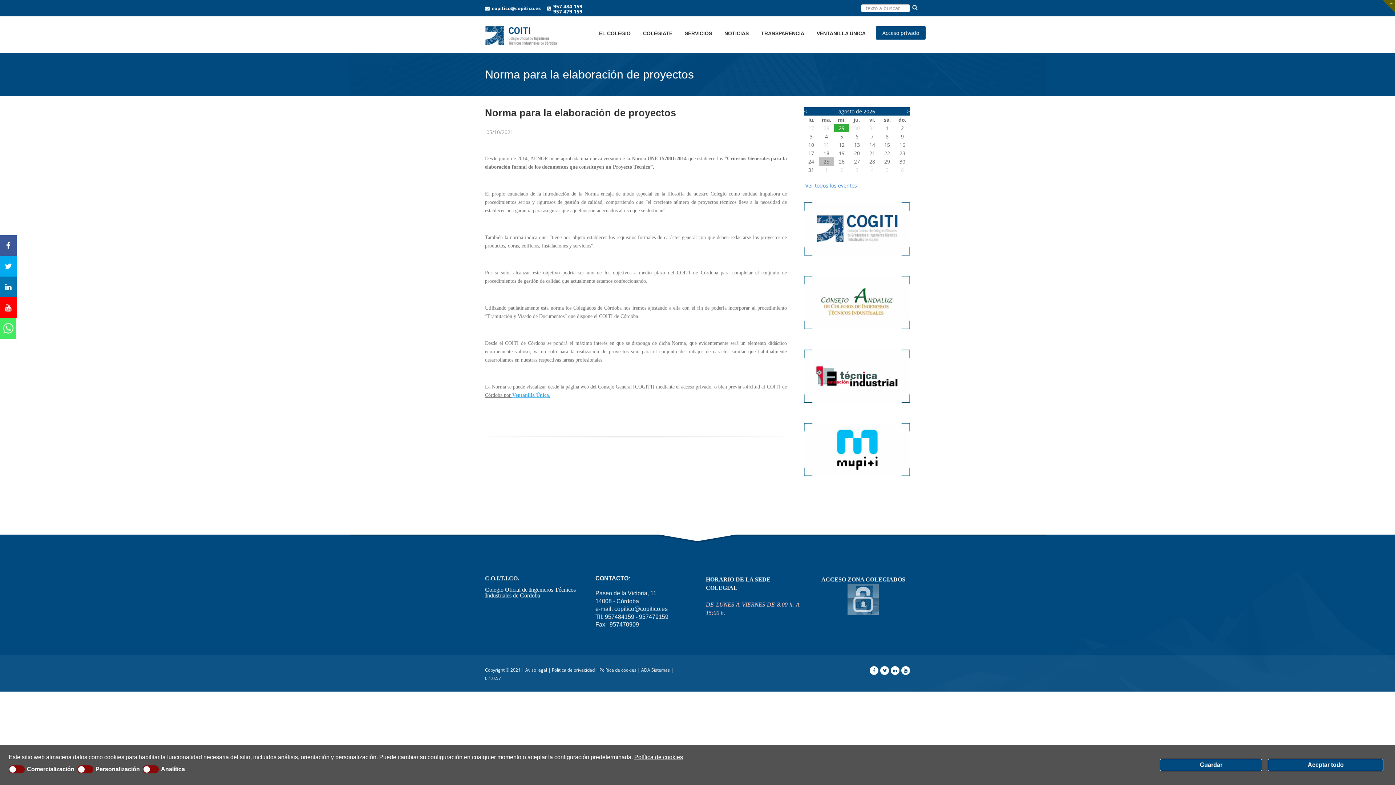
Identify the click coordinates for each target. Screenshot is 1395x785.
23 (902, 153)
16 (902, 144)
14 (872, 144)
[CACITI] (857, 332)
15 (887, 144)
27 (811, 128)
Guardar (1211, 765)
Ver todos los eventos (831, 185)
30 (857, 128)
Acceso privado (900, 32)
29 (842, 128)
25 (826, 161)
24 (811, 161)
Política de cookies (658, 757)
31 (872, 128)
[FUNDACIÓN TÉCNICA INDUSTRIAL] (857, 406)
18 (826, 153)
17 (811, 153)
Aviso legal (536, 670)
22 (887, 153)
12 (842, 144)
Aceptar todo (1326, 765)
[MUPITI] (857, 479)
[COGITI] (857, 258)
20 (857, 153)
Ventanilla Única (530, 395)
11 (826, 144)
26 (842, 161)
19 (842, 153)
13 (857, 144)
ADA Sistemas (655, 670)
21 (872, 153)
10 (811, 144)
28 (826, 128)
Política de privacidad (573, 670)
